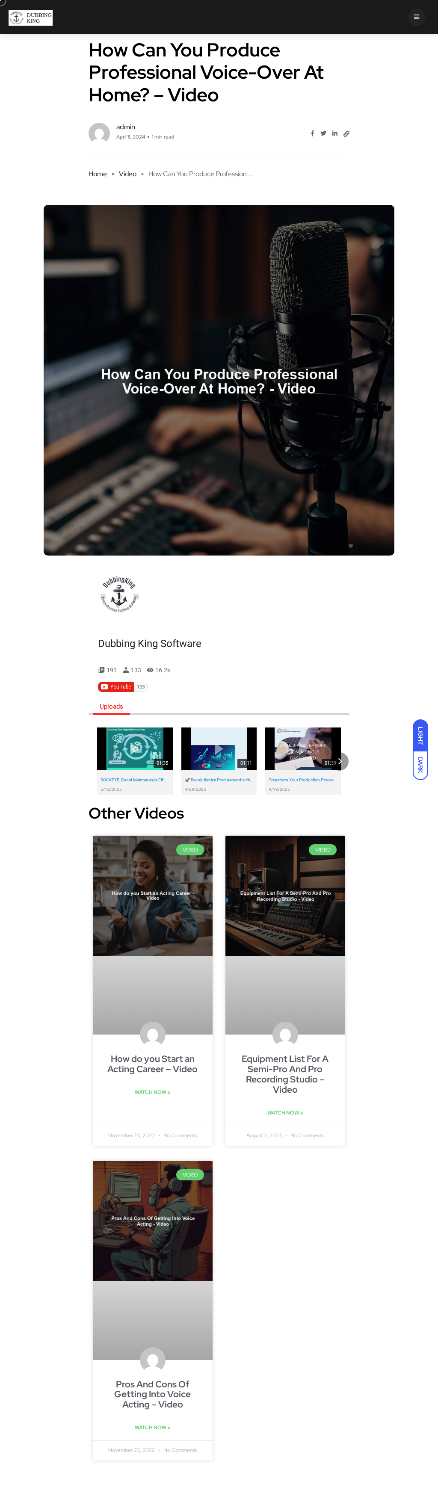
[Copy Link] (346, 134)
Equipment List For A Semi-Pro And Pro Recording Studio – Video (285, 1074)
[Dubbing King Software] (119, 594)
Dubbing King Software (149, 644)
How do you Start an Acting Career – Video (152, 1064)
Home (98, 173)
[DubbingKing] (31, 17)
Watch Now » (153, 1092)
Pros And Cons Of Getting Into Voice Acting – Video (152, 1394)
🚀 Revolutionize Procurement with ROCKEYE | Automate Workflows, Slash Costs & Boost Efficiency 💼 (219, 780)
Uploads (111, 706)
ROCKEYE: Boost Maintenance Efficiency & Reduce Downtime (135, 780)
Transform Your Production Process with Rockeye (303, 780)
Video (127, 173)
